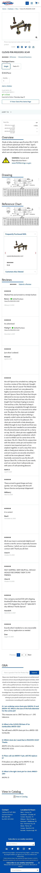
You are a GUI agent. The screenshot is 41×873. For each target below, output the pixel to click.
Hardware (11, 9)
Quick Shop (20, 265)
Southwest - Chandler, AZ (28, 814)
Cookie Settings (35, 852)
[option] (20, 26)
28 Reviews (13, 57)
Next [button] (35, 253)
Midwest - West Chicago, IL (28, 819)
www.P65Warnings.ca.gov (21, 163)
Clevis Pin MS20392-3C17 (15, 256)
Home (4, 9)
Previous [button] (5, 253)
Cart (38, 3)
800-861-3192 (6, 817)
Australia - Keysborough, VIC (28, 830)
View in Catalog (21, 797)
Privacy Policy (20, 856)
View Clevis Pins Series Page (21, 102)
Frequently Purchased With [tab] (15, 234)
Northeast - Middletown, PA (28, 821)
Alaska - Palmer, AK (25, 826)
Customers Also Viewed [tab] (14, 272)
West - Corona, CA (25, 812)
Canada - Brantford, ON (27, 828)
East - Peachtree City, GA (27, 823)
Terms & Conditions (29, 854)
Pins (17, 9)
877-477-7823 (11, 812)
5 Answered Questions (24, 57)
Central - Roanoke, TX (26, 817)
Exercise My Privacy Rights (22, 852)
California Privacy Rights (8, 852)
